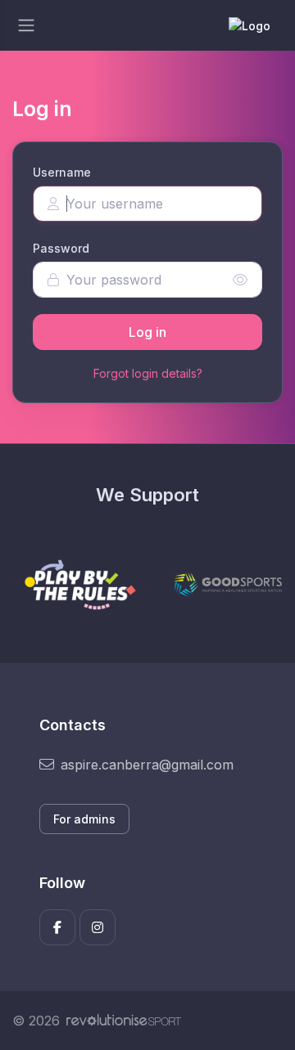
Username (62, 172)
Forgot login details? (147, 373)
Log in (147, 332)
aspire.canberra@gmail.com (147, 764)
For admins (84, 819)
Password (61, 248)
